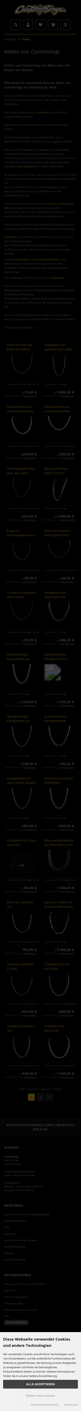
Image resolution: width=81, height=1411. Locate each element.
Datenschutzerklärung (45, 1405)
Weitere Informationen (40, 1395)
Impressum (71, 1405)
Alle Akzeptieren (40, 1384)
